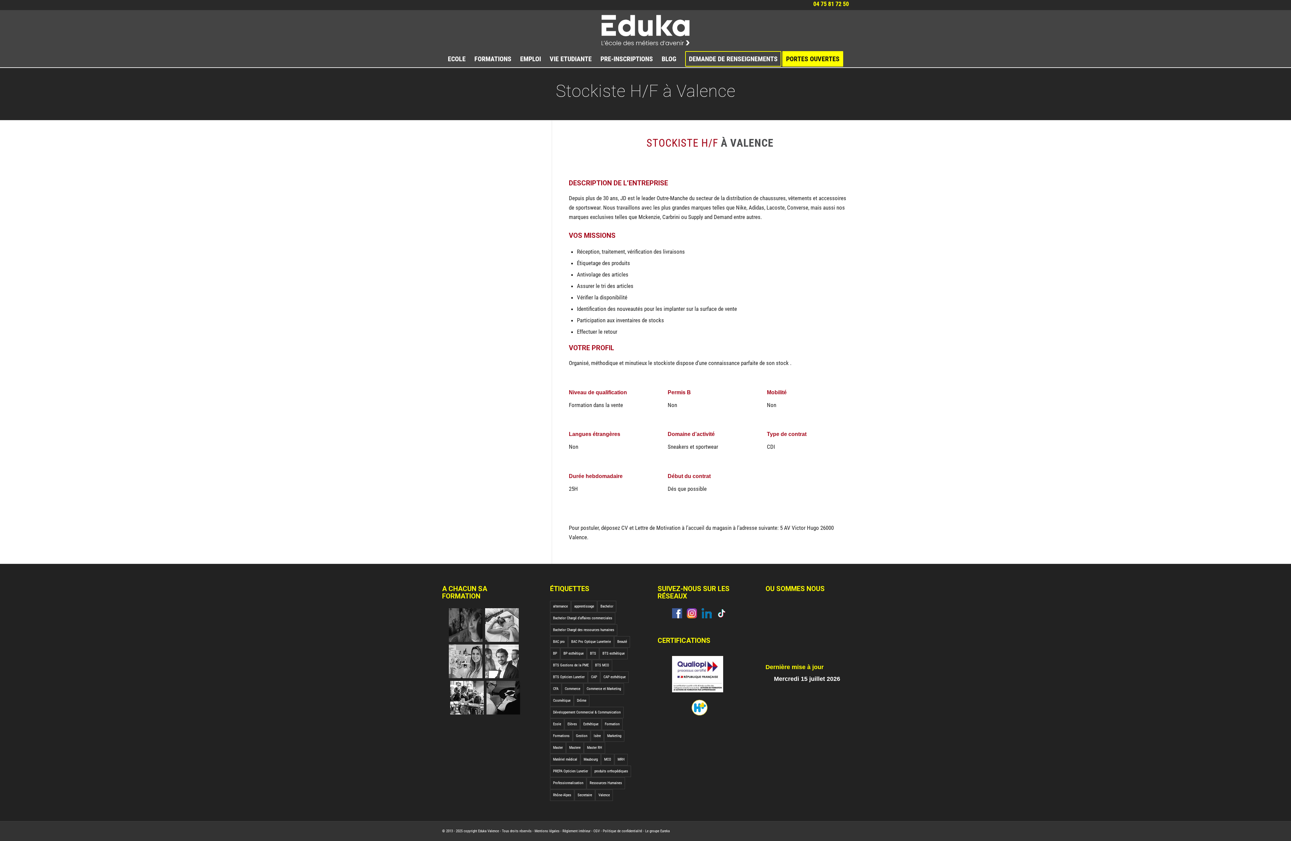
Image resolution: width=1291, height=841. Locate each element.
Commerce (572, 689)
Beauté (622, 641)
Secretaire (585, 795)
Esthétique (590, 724)
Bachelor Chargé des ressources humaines (583, 630)
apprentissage (584, 606)
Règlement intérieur (576, 831)
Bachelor (606, 606)
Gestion (581, 736)
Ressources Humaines (606, 783)
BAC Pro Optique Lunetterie (591, 641)
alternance (560, 606)
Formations (561, 736)
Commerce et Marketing (604, 689)
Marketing (614, 736)
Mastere (575, 747)
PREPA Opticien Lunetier (570, 771)
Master (558, 747)
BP (555, 653)
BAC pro (559, 641)
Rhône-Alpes (562, 795)
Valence (604, 795)
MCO (607, 759)
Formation (612, 724)
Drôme (581, 700)
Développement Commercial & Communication (587, 712)
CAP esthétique (614, 677)
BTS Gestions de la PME (571, 665)
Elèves (572, 724)
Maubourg (591, 759)
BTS (593, 653)
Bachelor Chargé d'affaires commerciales (582, 618)
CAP (594, 677)
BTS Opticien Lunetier (569, 677)
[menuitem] (456, 58)
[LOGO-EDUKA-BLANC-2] (646, 30)
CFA (555, 689)
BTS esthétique (613, 653)
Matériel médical (565, 759)
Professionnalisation (568, 783)
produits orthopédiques (611, 771)
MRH (621, 759)
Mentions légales (547, 831)
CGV (596, 831)
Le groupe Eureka (657, 831)
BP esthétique (573, 653)
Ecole (557, 724)
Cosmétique (562, 700)
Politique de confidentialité (622, 831)
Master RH (594, 747)
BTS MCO (602, 665)
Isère (597, 736)
